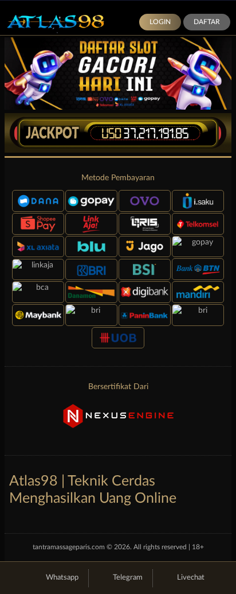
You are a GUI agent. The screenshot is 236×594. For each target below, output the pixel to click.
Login (160, 21)
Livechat (190, 577)
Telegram (128, 577)
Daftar (207, 21)
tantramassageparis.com (69, 546)
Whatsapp (62, 577)
